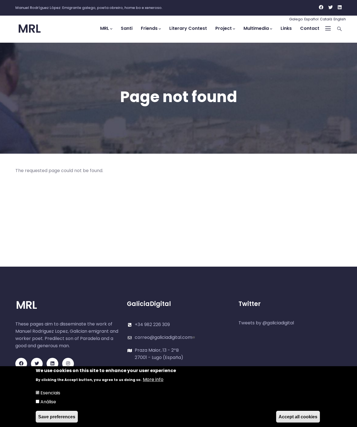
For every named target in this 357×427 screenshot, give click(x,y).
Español (311, 19)
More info (153, 379)
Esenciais (50, 393)
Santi (126, 28)
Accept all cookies (298, 416)
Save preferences (56, 416)
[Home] (40, 29)
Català (326, 19)
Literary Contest (188, 28)
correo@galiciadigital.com (163, 337)
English (340, 19)
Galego (296, 19)
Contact (309, 28)
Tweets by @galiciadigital (266, 323)
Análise (48, 402)
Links (286, 28)
